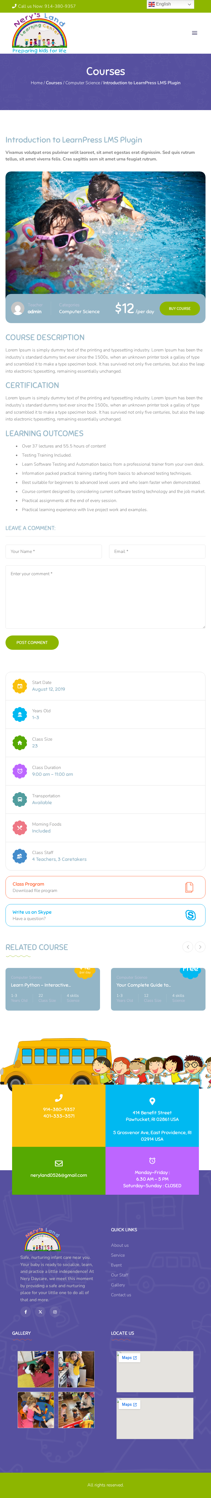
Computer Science (82, 83)
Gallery (118, 1285)
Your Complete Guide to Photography (142, 985)
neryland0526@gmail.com (58, 1175)
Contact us (121, 1295)
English (163, 4)
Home (37, 83)
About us (120, 1245)
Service (118, 1255)
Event (116, 1265)
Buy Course (180, 308)
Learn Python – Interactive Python (39, 985)
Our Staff (119, 1275)
